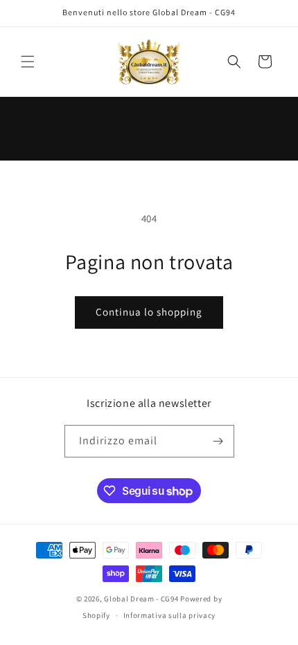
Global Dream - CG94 (142, 598)
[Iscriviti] (218, 441)
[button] (27, 61)
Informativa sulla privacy (169, 615)
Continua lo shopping (149, 311)
